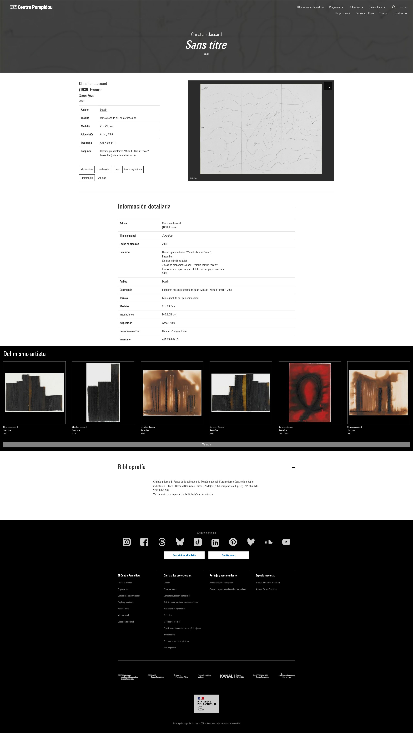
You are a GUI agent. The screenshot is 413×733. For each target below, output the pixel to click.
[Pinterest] (233, 543)
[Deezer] (251, 543)
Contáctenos (229, 555)
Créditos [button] (193, 178)
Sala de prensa (170, 647)
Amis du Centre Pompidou (266, 589)
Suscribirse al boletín (184, 555)
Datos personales (213, 723)
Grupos (167, 582)
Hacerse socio (123, 608)
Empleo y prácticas (125, 602)
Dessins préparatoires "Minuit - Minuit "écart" (186, 252)
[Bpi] (130, 679)
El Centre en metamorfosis (311, 7)
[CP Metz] (183, 679)
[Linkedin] (215, 543)
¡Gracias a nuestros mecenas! (268, 582)
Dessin (103, 109)
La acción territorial (126, 621)
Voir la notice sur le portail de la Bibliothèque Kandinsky (183, 494)
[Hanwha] (287, 679)
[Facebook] (144, 543)
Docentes (167, 615)
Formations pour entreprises (221, 582)
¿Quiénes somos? (125, 582)
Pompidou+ (376, 7)
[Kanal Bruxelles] (234, 679)
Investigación (169, 634)
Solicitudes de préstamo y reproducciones (181, 602)
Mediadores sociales (172, 621)
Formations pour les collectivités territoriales (228, 589)
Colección (355, 7)
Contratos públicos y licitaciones (177, 595)
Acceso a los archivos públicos (176, 641)
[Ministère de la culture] (206, 704)
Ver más (206, 444)
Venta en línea (365, 13)
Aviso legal (177, 723)
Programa (334, 7)
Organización (123, 589)
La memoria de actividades (129, 595)
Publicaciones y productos (174, 608)
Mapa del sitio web (191, 723)
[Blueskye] (180, 543)
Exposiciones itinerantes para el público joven (182, 628)
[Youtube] (286, 543)
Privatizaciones (170, 589)
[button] (206, 207)
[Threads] (162, 543)
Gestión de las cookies (231, 723)
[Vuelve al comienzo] (405, 725)
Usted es (398, 13)
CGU (203, 723)
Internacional (123, 615)
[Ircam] (158, 679)
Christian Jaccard (93, 83)
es (402, 7)
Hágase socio (344, 13)
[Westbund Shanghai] (263, 679)
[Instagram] (127, 543)
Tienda (384, 13)
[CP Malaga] (207, 679)
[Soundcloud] (268, 543)
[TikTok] (197, 543)
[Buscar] (393, 7)
